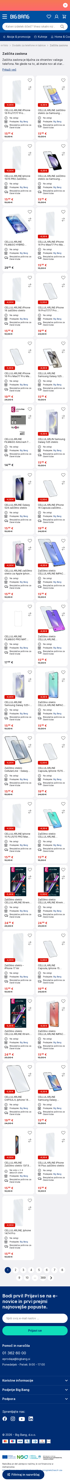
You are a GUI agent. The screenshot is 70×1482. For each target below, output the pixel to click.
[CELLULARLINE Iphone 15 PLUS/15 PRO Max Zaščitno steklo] (18, 831)
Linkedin (30, 1418)
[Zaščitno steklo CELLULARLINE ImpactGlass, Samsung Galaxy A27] (51, 831)
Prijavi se (35, 1330)
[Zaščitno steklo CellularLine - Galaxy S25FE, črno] (18, 765)
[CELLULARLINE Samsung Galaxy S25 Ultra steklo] (51, 371)
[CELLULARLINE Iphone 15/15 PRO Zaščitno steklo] (18, 173)
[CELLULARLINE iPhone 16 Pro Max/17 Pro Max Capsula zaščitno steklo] (18, 371)
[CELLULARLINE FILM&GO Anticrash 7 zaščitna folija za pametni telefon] (18, 437)
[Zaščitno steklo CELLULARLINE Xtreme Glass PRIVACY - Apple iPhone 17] (18, 897)
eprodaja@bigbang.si (16, 1358)
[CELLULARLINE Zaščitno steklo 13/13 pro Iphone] (18, 1161)
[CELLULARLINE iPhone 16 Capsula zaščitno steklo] (51, 502)
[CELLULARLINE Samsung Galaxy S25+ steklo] (18, 700)
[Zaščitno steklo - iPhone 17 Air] (18, 963)
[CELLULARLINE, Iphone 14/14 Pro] (18, 1228)
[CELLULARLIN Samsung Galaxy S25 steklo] (51, 437)
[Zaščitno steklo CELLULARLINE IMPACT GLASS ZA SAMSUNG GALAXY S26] (51, 700)
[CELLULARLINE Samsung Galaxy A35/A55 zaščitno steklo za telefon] (51, 1094)
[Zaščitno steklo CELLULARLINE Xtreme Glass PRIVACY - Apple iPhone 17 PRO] (18, 1029)
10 (27, 1277)
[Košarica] (64, 16)
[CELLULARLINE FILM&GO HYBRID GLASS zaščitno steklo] (18, 239)
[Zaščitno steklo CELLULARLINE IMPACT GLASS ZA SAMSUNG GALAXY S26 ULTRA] (51, 568)
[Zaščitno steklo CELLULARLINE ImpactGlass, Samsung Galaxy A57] (51, 634)
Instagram (12, 1418)
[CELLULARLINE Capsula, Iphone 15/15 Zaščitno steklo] (51, 765)
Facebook (4, 1418)
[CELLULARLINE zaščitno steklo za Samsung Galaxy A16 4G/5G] (51, 108)
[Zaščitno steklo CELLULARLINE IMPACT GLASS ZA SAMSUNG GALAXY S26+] (51, 1029)
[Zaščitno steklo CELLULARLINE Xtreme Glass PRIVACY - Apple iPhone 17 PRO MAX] (51, 897)
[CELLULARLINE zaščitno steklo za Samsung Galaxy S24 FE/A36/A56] (51, 173)
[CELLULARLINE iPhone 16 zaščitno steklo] (18, 305)
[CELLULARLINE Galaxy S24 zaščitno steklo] (18, 502)
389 (43, 1277)
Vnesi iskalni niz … (30, 26)
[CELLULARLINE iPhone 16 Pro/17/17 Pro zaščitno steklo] (18, 108)
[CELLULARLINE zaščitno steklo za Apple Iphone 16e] (18, 568)
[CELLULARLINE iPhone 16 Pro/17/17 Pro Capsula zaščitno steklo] (51, 305)
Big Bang (24, 121)
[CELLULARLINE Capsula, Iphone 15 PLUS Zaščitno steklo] (51, 963)
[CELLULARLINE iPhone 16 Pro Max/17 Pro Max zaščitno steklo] (51, 239)
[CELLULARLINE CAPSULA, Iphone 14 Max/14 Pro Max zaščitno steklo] (18, 1094)
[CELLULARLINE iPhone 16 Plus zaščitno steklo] (51, 1161)
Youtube (22, 1418)
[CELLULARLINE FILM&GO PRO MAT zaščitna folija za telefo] (18, 634)
